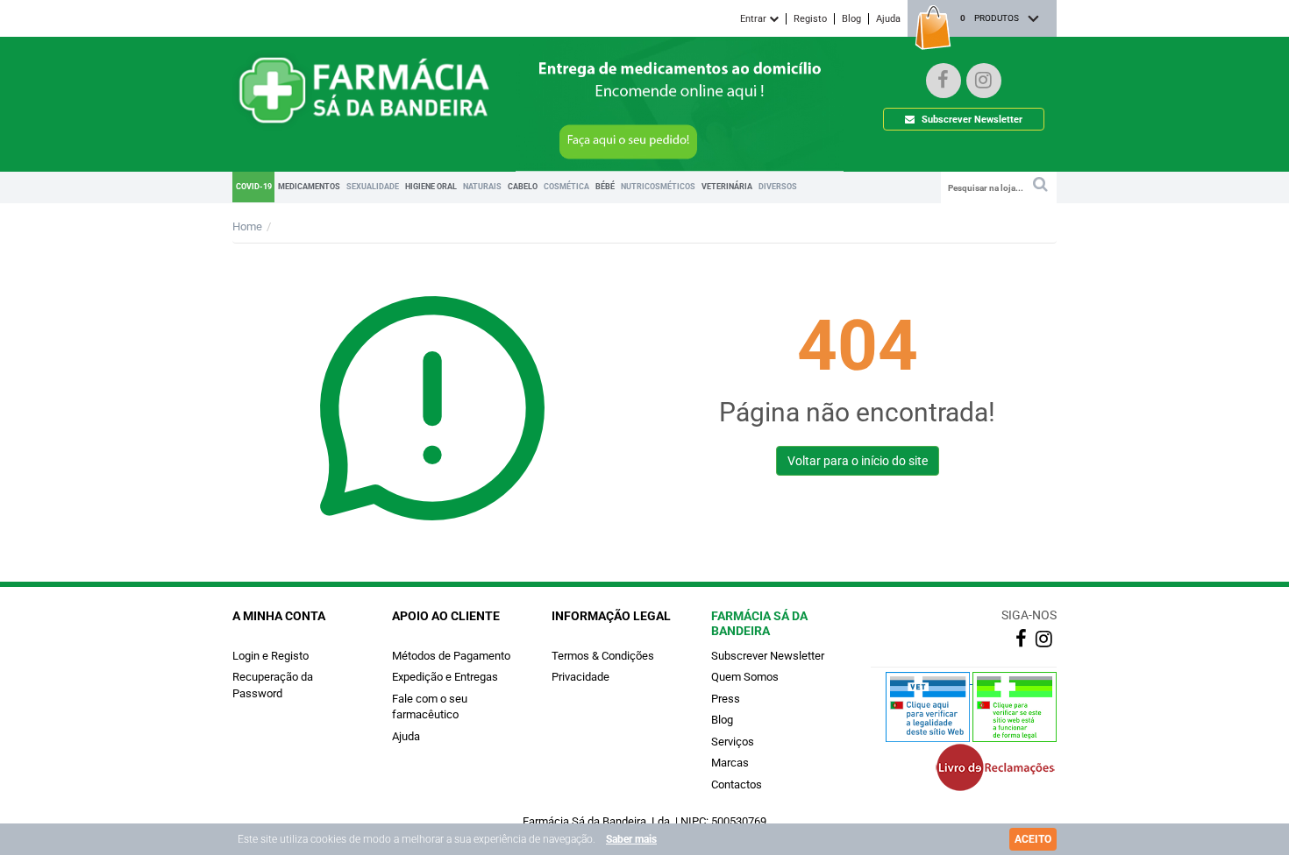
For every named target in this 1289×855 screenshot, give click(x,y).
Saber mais (631, 839)
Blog (851, 19)
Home (247, 226)
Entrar (754, 19)
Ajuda (888, 19)
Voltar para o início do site (857, 461)
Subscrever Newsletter (970, 119)
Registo (810, 19)
